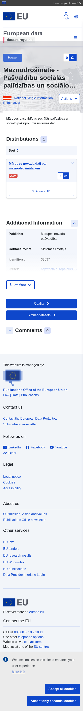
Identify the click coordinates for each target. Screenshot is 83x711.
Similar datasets (39, 315)
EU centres (42, 646)
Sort (12, 150)
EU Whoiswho (13, 562)
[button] (68, 3)
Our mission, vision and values (25, 514)
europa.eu (36, 612)
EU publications (14, 569)
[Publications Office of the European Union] (40, 377)
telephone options (31, 637)
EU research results (17, 555)
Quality (39, 303)
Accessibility (12, 488)
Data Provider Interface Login (24, 574)
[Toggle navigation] (75, 37)
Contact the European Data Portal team (31, 418)
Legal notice (12, 476)
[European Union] (40, 602)
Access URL (43, 191)
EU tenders (11, 548)
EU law (8, 542)
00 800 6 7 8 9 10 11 (28, 632)
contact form (33, 642)
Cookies (9, 482)
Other (12, 453)
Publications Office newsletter (24, 520)
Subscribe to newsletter (20, 424)
